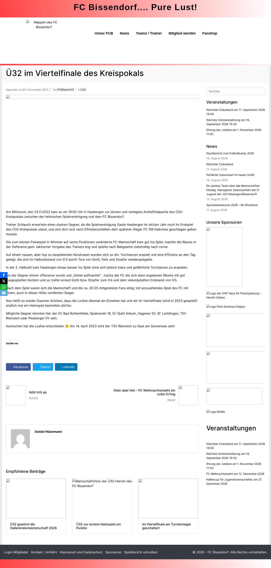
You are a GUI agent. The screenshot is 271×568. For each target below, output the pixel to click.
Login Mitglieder (16, 552)
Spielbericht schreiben (141, 552)
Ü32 (83, 89)
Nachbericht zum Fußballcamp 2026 (230, 153)
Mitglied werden (182, 33)
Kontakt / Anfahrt (44, 552)
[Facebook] (4, 275)
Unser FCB (104, 33)
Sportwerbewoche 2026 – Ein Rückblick (232, 205)
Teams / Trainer (149, 33)
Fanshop (209, 33)
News (124, 33)
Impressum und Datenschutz (81, 552)
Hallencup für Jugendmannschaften (229, 479)
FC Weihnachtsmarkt (219, 473)
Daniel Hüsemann (48, 432)
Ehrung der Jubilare (219, 129)
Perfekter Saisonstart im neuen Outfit (230, 175)
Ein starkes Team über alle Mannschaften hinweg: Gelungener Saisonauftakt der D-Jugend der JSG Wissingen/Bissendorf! (233, 190)
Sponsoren (113, 552)
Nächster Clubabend (219, 109)
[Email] (4, 293)
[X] (4, 281)
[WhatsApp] (4, 287)
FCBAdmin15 (66, 89)
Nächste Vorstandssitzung (223, 120)
